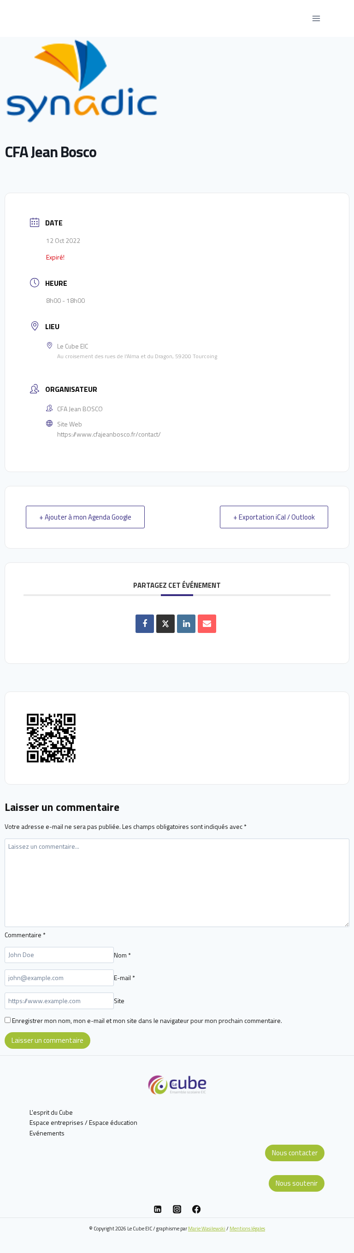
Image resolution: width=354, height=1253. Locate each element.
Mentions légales (247, 1228)
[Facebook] (196, 1209)
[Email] (207, 624)
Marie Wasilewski (206, 1228)
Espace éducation (113, 1122)
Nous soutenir (297, 1183)
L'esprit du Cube (51, 1112)
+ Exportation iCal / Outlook (274, 517)
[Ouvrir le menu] (315, 18)
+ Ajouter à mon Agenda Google (85, 517)
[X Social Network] (165, 624)
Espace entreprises (56, 1122)
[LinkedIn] (186, 624)
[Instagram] (177, 1209)
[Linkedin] (157, 1209)
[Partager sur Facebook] (145, 624)
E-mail (124, 977)
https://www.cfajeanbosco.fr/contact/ (109, 434)
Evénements (47, 1133)
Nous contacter (295, 1152)
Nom (122, 954)
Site (119, 1000)
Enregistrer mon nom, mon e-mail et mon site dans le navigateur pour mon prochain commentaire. (147, 1020)
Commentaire (25, 935)
